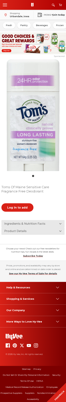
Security (56, 375)
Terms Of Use (27, 381)
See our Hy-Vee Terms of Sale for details (33, 273)
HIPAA (39, 381)
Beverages (42, 25)
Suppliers (29, 393)
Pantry (24, 25)
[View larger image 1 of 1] (33, 115)
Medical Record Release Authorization (25, 387)
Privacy (37, 369)
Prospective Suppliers (11, 393)
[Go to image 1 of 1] (33, 176)
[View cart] (60, 5)
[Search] (53, 5)
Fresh (9, 25)
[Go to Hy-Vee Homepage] (33, 5)
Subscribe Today (33, 256)
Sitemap (26, 369)
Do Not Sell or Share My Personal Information (26, 375)
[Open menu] (5, 5)
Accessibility (33, 399)
